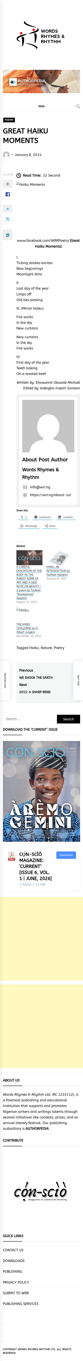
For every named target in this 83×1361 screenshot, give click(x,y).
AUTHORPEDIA (37, 1128)
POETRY (9, 120)
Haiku (34, 648)
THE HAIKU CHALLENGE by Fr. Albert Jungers (27, 628)
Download (66, 855)
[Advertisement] (41, 939)
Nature (46, 648)
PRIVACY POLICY (16, 1282)
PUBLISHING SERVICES (20, 1304)
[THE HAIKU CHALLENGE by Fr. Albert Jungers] (29, 615)
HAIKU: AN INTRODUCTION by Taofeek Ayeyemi (58, 570)
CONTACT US (13, 1250)
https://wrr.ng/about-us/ (50, 495)
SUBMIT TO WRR (16, 1293)
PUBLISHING (12, 1271)
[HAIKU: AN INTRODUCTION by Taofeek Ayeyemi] (59, 557)
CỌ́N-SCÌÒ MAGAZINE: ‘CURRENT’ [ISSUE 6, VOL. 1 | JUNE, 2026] (35, 866)
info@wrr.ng (40, 487)
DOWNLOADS (14, 1261)
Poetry (59, 648)
